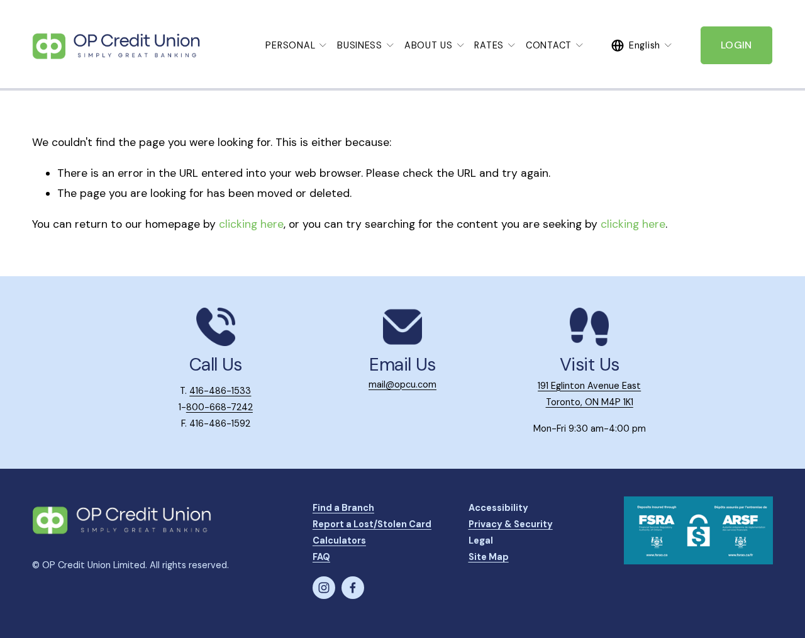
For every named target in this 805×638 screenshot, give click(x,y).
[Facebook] (352, 587)
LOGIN (736, 45)
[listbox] (642, 45)
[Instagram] (324, 587)
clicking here (251, 224)
